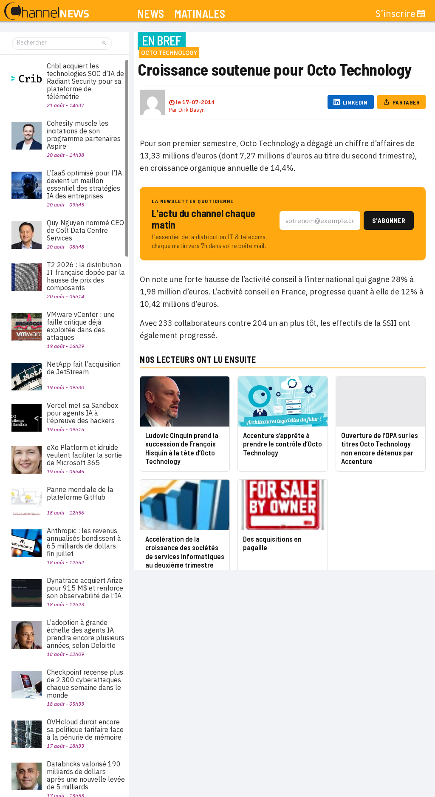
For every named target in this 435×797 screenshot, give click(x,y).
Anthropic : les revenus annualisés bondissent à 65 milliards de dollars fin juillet (84, 542)
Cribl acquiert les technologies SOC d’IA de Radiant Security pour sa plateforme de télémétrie (85, 81)
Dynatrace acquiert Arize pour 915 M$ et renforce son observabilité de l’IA (85, 588)
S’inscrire (395, 14)
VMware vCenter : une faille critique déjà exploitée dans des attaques (81, 326)
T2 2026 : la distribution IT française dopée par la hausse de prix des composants (86, 276)
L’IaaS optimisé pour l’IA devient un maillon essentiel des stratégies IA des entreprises (84, 184)
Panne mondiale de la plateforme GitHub (80, 493)
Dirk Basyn (191, 109)
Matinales (199, 14)
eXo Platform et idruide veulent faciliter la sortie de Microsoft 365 (84, 455)
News (150, 14)
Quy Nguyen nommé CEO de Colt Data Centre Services (85, 230)
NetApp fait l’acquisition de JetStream (84, 368)
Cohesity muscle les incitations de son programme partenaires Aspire (84, 134)
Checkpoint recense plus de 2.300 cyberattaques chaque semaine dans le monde (85, 683)
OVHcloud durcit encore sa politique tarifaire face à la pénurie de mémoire (85, 729)
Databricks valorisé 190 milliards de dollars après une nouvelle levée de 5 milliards (86, 775)
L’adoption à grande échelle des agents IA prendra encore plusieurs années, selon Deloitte (85, 634)
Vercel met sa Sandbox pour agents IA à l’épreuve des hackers (82, 413)
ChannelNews (46, 11)
